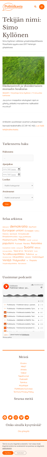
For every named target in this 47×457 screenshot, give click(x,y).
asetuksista (7, 448)
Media (21, 239)
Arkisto (24, 369)
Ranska (26, 243)
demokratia (19, 226)
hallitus (36, 231)
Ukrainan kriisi (7, 257)
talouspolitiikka (7, 251)
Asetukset (20, 453)
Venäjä (7, 260)
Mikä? (23, 366)
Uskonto (28, 257)
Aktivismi (6, 227)
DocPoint (32, 227)
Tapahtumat (23, 376)
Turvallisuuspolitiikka (14, 253)
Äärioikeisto (22, 263)
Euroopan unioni (13, 230)
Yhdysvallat (18, 260)
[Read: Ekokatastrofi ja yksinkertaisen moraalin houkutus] (23, 70)
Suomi (28, 247)
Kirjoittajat (23, 385)
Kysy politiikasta (25, 237)
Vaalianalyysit (38, 257)
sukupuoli (19, 248)
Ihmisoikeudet (23, 234)
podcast (35, 240)
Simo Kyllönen (25, 93)
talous (37, 247)
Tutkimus (30, 254)
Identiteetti (13, 234)
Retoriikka (36, 243)
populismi (8, 243)
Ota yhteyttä (23, 431)
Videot (23, 373)
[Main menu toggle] (41, 6)
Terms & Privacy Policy (24, 392)
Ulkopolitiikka (18, 257)
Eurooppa (29, 230)
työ (36, 254)
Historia (6, 234)
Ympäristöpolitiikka (10, 263)
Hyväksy (8, 453)
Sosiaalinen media (9, 248)
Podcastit (24, 379)
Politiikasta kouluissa (23, 388)
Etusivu (23, 363)
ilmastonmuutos (10, 236)
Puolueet (18, 243)
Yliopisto (33, 260)
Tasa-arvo (18, 251)
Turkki (36, 251)
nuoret (29, 240)
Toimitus (23, 382)
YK (27, 260)
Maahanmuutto (10, 239)
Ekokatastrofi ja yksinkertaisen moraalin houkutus (22, 87)
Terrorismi (28, 251)
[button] (35, 6)
